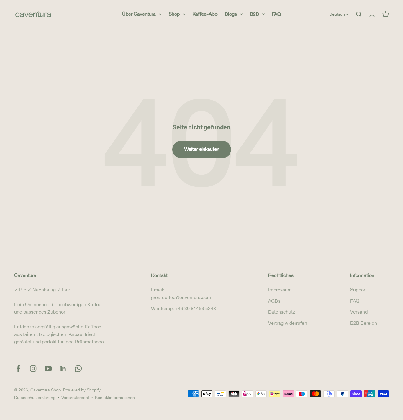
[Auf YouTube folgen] (48, 369)
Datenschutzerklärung (34, 397)
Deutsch (338, 14)
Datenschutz (281, 311)
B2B (254, 14)
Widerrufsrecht (75, 397)
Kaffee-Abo (205, 14)
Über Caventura (139, 14)
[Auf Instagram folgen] (33, 369)
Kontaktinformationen (115, 397)
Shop (174, 14)
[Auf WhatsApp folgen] (78, 369)
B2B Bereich (363, 323)
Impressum (280, 289)
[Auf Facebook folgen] (18, 369)
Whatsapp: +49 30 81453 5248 (183, 308)
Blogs (231, 14)
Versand (359, 311)
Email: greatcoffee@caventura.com (181, 293)
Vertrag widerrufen (287, 323)
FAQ (276, 14)
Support (358, 289)
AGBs (274, 300)
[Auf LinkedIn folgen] (63, 369)
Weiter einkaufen (201, 149)
